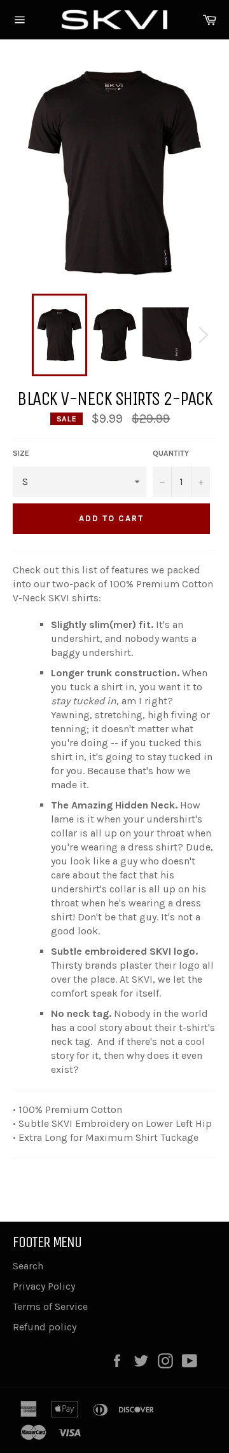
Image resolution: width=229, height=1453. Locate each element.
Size (21, 453)
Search (28, 1266)
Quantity (171, 453)
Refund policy (44, 1327)
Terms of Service (50, 1306)
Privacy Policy (44, 1286)
